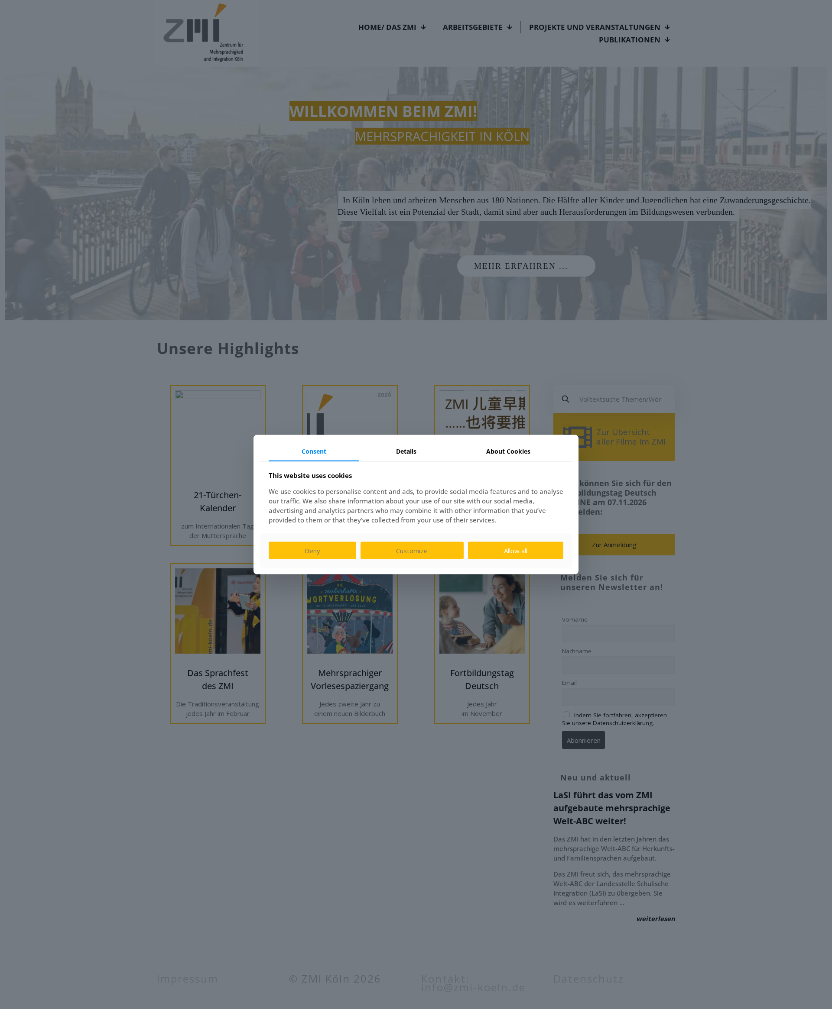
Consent (314, 451)
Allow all (515, 550)
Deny (312, 550)
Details (406, 451)
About (508, 451)
